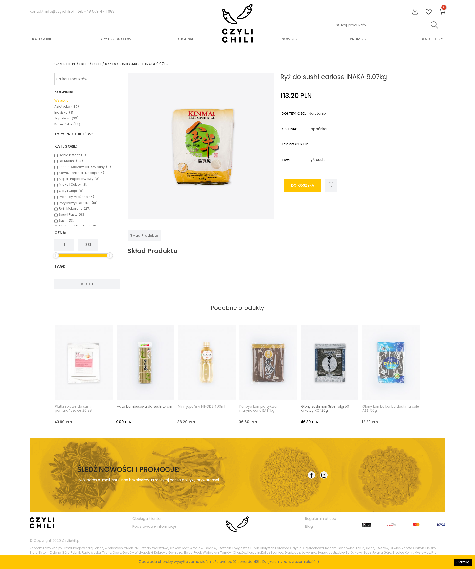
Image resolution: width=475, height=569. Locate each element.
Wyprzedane (88, 391)
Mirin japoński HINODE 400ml (201, 406)
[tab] (144, 235)
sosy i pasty (72, 214)
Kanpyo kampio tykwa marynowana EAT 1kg (258, 408)
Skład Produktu (144, 235)
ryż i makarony (74, 208)
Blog (309, 526)
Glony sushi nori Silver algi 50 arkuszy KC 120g (325, 408)
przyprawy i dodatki (78, 203)
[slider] (56, 255)
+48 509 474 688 (99, 11)
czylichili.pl (65, 63)
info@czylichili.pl (59, 11)
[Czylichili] (237, 23)
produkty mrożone (76, 197)
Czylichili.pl (71, 540)
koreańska (67, 124)
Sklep (84, 63)
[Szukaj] (434, 25)
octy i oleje (71, 191)
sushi (96, 63)
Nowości (291, 38)
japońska (66, 118)
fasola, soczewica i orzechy (85, 167)
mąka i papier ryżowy (79, 179)
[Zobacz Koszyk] (442, 12)
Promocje (360, 38)
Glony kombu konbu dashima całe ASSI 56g (390, 408)
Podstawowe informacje (154, 526)
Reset (87, 283)
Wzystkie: (61, 100)
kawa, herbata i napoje (81, 173)
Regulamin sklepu (320, 518)
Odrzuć (462, 562)
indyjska (64, 112)
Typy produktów (114, 38)
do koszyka (302, 185)
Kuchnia (185, 38)
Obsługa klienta (146, 518)
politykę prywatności (200, 480)
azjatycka (66, 106)
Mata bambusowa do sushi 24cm (144, 406)
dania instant (72, 155)
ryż (311, 159)
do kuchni (71, 161)
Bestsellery (432, 38)
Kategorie (42, 38)
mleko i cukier (73, 184)
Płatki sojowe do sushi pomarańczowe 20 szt (74, 408)
